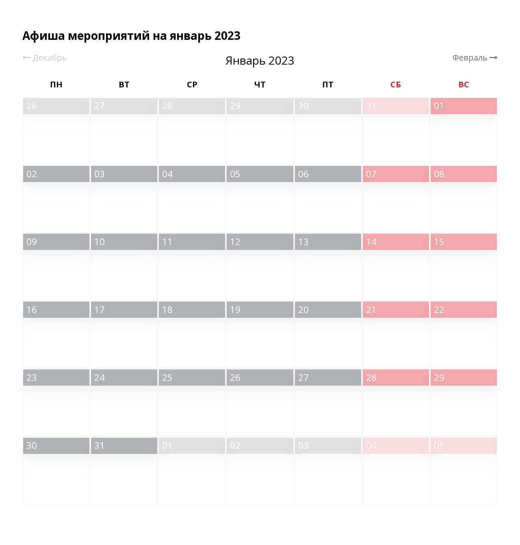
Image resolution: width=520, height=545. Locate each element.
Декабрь (48, 57)
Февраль (471, 57)
